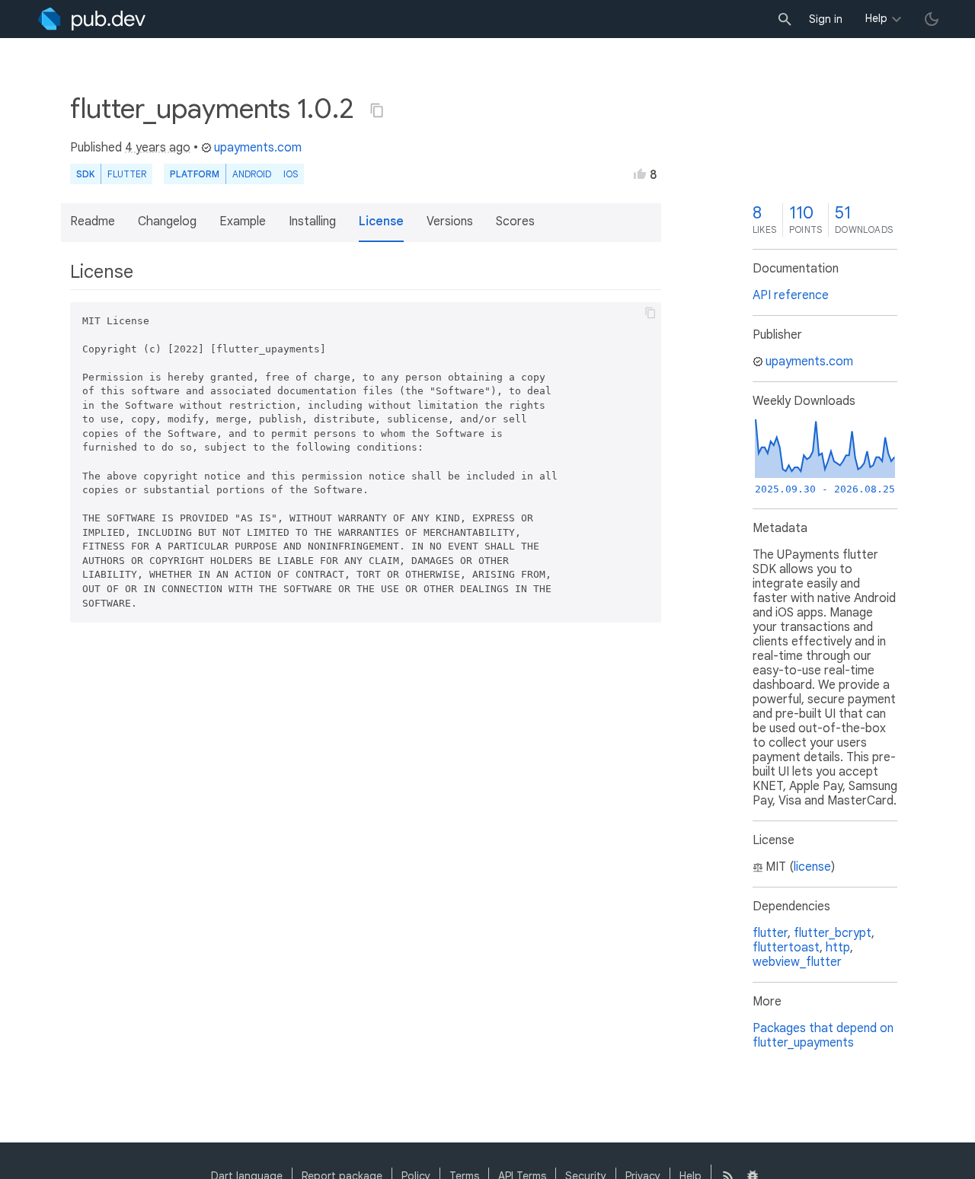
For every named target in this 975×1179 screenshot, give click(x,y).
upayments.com (258, 147)
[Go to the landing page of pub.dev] (91, 19)
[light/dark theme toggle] (931, 19)
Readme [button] (92, 221)
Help (876, 18)
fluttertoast (786, 947)
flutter (770, 933)
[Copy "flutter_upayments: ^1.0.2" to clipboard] (377, 110)
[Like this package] (640, 173)
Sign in (825, 19)
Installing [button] (312, 221)
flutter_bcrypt (832, 933)
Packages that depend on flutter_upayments (823, 1035)
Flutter (126, 174)
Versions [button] (450, 221)
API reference (791, 295)
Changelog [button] (167, 221)
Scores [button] (515, 221)
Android (251, 174)
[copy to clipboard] (650, 312)
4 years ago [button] (157, 147)
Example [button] (242, 221)
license (812, 867)
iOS (290, 174)
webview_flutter (797, 962)
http (838, 947)
